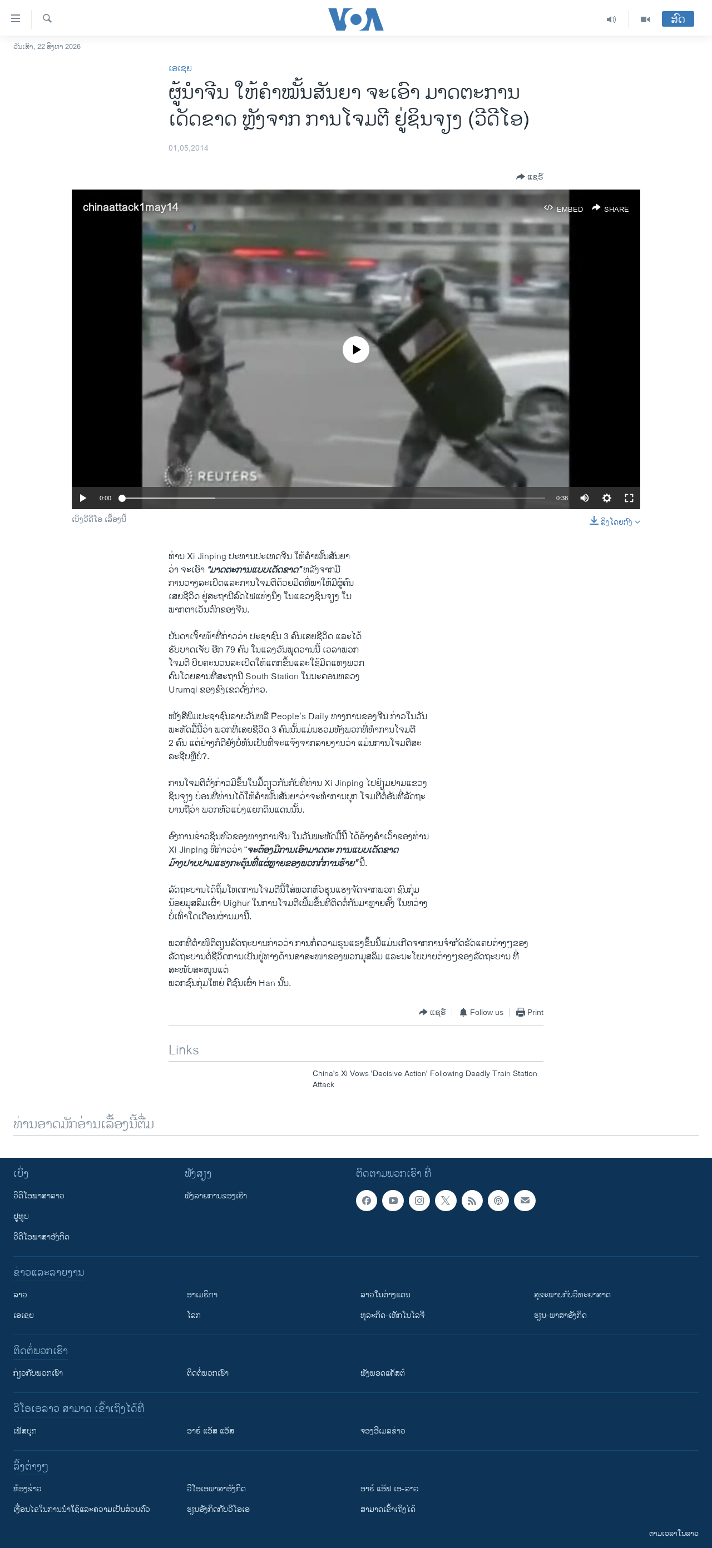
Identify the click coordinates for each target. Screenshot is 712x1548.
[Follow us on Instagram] (419, 1200)
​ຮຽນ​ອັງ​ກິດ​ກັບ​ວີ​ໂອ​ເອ (218, 1509)
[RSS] (472, 1200)
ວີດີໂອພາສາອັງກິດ (41, 1237)
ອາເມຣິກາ (202, 1295)
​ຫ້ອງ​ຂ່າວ (27, 1489)
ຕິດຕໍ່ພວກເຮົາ (208, 1373)
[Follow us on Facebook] (366, 1200)
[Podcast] (498, 1200)
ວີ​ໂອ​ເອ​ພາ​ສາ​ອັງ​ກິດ (216, 1489)
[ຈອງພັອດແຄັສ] (524, 1200)
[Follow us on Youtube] (392, 1200)
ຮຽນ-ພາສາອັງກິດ (560, 1315)
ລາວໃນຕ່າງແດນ (385, 1295)
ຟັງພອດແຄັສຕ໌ (382, 1373)
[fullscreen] (629, 498)
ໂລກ (194, 1315)
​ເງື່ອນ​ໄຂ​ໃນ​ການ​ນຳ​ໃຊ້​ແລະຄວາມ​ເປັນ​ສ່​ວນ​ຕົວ (81, 1509)
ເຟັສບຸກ (25, 1431)
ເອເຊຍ (180, 68)
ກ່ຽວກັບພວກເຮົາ (38, 1373)
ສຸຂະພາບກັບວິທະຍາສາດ (572, 1295)
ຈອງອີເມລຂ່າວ (383, 1431)
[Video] (645, 19)
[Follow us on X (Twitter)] (445, 1200)
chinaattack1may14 (131, 207)
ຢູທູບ (21, 1216)
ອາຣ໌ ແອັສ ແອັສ (210, 1431)
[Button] (529, 176)
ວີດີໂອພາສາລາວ (39, 1196)
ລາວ (20, 1295)
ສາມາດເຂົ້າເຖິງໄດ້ (388, 1509)
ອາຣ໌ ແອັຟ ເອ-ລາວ (389, 1489)
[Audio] (612, 19)
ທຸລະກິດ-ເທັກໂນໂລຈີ (392, 1315)
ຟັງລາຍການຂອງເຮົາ (216, 1196)
